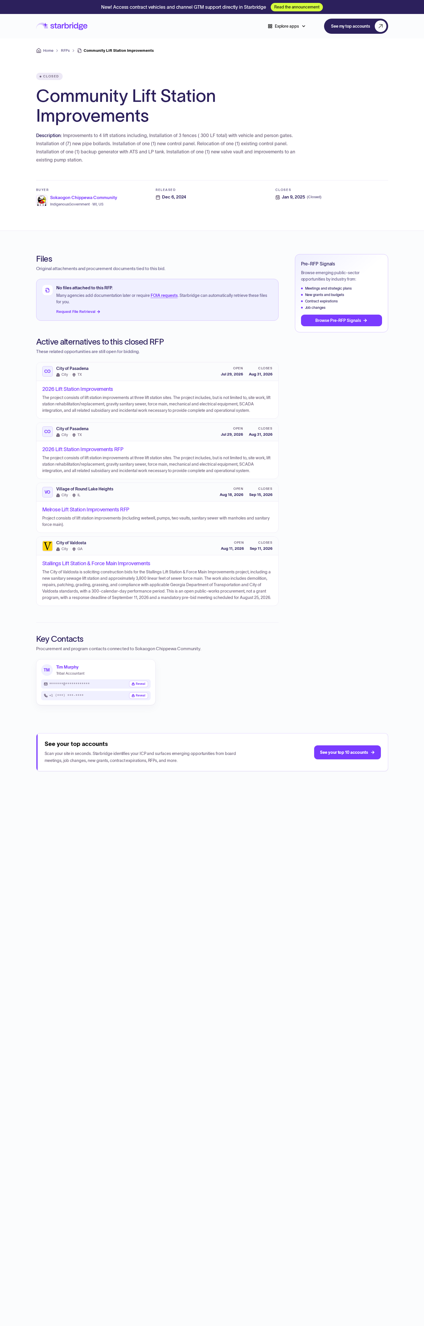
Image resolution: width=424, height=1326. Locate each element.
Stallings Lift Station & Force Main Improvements (96, 563)
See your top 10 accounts (344, 752)
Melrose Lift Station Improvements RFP (85, 510)
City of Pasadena (72, 368)
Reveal (140, 683)
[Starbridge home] (61, 26)
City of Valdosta (71, 543)
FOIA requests (164, 295)
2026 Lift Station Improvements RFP (83, 449)
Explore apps (287, 26)
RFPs (65, 50)
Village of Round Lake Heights (84, 489)
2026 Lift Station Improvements (77, 389)
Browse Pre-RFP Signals (338, 320)
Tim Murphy (67, 667)
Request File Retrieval (75, 311)
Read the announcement (296, 7)
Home (48, 50)
